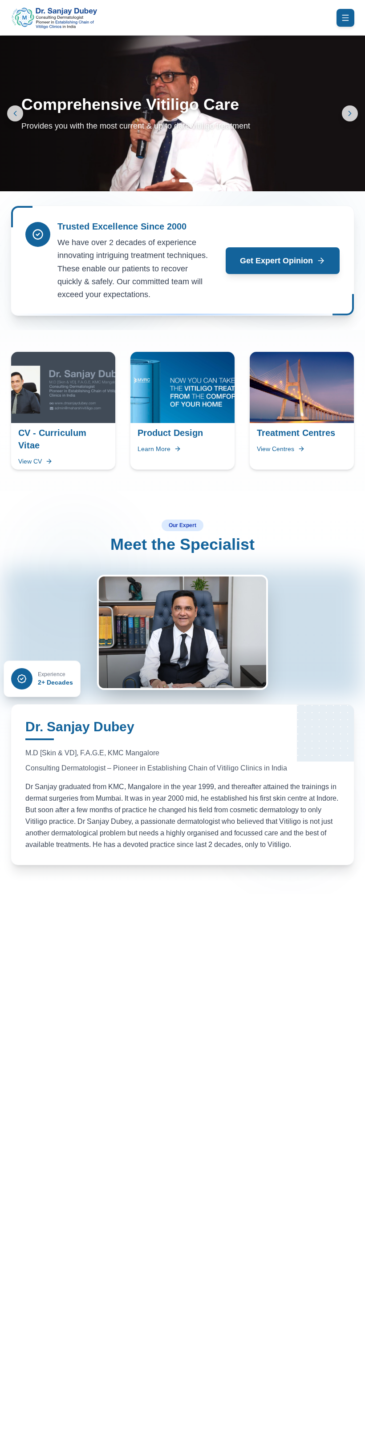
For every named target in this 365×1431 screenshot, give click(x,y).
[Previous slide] (15, 113)
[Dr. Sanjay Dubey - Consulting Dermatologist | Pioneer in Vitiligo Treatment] (54, 17)
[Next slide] (350, 113)
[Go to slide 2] (186, 180)
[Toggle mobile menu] (345, 18)
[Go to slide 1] (173, 180)
